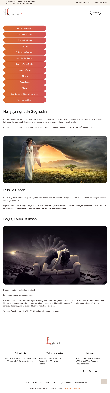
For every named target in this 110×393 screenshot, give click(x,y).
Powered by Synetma (72, 388)
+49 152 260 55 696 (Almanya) (88, 358)
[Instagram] (89, 371)
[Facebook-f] (83, 371)
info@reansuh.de (82, 364)
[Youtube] (96, 371)
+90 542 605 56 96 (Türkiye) (87, 361)
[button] (82, 3)
